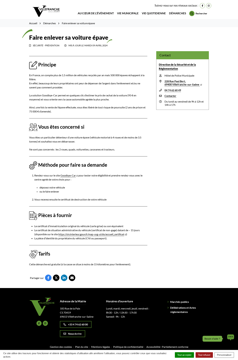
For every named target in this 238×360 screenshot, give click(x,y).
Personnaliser (224, 355)
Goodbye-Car (68, 175)
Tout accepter (184, 355)
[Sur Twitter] (56, 278)
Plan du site (81, 346)
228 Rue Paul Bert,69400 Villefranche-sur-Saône (182, 83)
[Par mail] (72, 278)
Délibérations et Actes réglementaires (183, 309)
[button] (229, 338)
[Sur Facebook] (48, 278)
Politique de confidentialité (128, 346)
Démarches (177, 13)
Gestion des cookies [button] (61, 346)
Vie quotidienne (154, 13)
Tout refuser (204, 355)
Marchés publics (179, 301)
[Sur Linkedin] (64, 278)
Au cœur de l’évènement (96, 13)
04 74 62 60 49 (172, 90)
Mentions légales (100, 346)
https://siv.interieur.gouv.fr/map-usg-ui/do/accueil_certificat (91, 234)
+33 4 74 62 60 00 (78, 324)
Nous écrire (75, 333)
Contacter (170, 95)
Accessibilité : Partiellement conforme (167, 346)
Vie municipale (128, 13)
